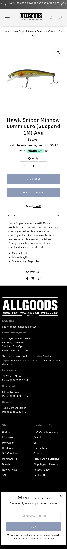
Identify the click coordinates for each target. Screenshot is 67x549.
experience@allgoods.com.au (19, 326)
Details (11, 215)
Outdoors (7, 448)
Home (7, 31)
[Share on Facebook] (27, 279)
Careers (38, 453)
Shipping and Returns (46, 464)
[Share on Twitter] (33, 279)
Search (38, 437)
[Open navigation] (9, 17)
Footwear (7, 437)
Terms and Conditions (46, 458)
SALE (5, 475)
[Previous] (5, 5)
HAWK (37, 206)
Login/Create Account (46, 432)
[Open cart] (60, 17)
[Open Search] (50, 17)
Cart (36, 442)
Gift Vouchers (10, 453)
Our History (40, 448)
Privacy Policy (42, 469)
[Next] (61, 5)
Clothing (7, 432)
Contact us (32, 272)
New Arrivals (9, 469)
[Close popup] (61, 496)
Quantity (33, 158)
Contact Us (40, 475)
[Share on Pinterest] (39, 279)
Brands (6, 464)
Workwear (8, 442)
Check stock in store (33, 192)
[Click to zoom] (58, 52)
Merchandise (9, 458)
